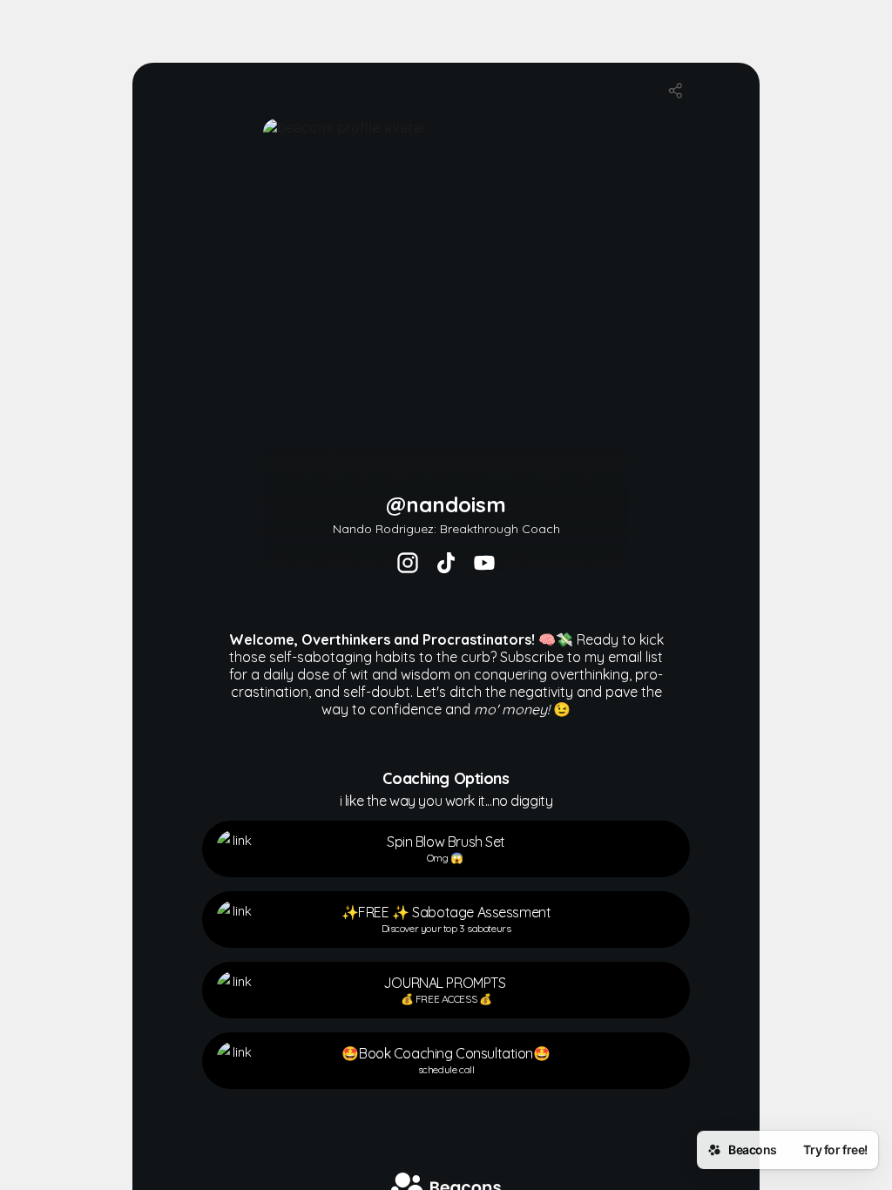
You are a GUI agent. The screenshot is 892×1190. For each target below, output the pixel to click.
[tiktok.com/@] (446, 564)
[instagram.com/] (408, 564)
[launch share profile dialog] (676, 91)
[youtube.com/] (484, 564)
